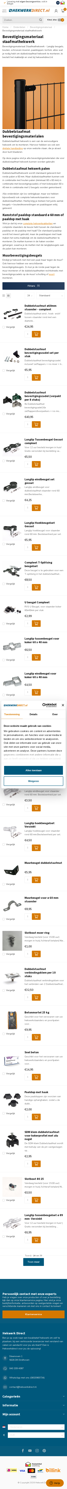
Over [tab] (55, 714)
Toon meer (33, 1261)
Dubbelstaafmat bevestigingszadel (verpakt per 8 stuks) (43, 396)
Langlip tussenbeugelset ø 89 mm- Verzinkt (44, 1216)
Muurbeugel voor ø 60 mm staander (41, 899)
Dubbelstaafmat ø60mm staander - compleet (40, 307)
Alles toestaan (34, 770)
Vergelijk (10, 327)
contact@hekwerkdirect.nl (23, 1387)
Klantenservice (33, 1314)
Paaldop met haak (36, 1092)
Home (5, 27)
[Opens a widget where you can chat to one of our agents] (55, 1483)
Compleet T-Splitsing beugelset (38, 564)
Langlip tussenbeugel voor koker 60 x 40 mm (42, 640)
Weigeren (33, 781)
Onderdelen (19, 27)
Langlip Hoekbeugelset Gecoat (40, 524)
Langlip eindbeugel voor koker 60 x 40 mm (40, 675)
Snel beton (32, 1052)
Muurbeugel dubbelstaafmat (43, 863)
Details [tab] (34, 714)
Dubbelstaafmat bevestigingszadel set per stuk (42, 352)
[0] (63, 11)
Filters (32, 285)
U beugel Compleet (37, 602)
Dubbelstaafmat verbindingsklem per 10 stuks (40, 972)
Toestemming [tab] (12, 714)
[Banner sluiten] (63, 705)
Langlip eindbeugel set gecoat (39, 481)
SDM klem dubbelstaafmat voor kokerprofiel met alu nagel (42, 1135)
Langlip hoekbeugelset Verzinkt (39, 825)
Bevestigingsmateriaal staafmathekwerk (22, 30)
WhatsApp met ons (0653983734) (27, 1377)
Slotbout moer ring (37, 933)
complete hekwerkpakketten (38, 223)
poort (51, 274)
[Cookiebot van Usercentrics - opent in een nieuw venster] (43, 705)
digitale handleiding (12, 148)
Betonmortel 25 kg (37, 1012)
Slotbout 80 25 (34, 1179)
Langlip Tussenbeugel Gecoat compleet (44, 441)
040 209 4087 (16, 1368)
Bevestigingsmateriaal (41, 27)
